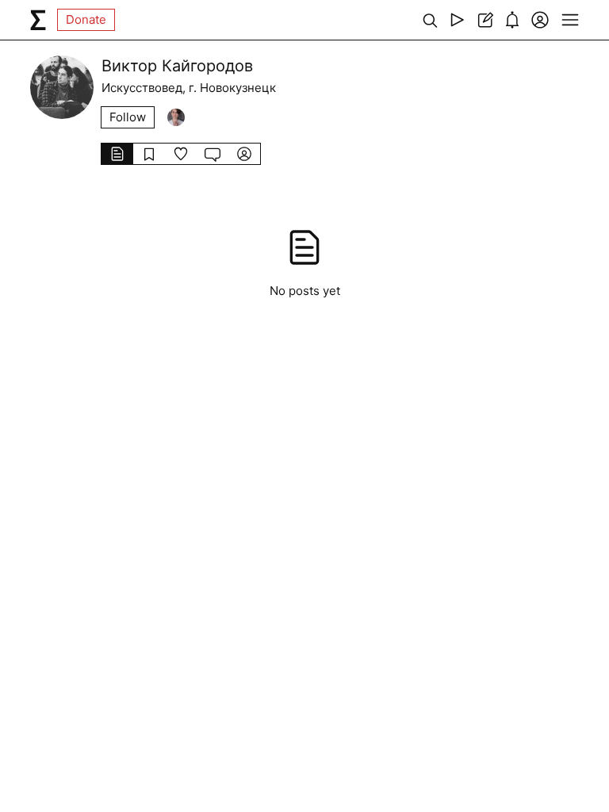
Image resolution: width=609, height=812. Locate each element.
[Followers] (176, 117)
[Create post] (485, 20)
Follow (127, 116)
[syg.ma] (38, 20)
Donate (86, 19)
